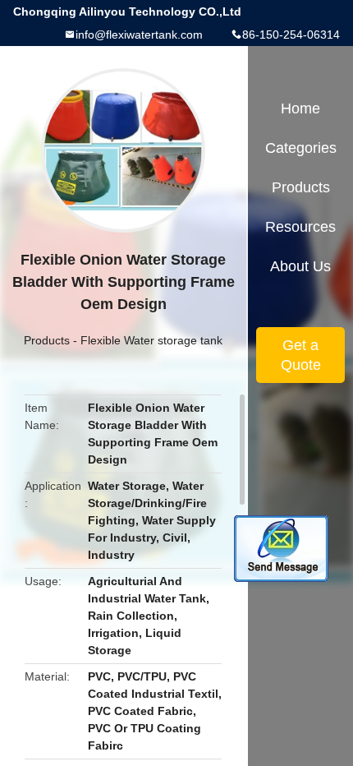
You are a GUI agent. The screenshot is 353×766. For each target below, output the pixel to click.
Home (300, 108)
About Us (300, 266)
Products (47, 340)
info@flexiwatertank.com (139, 34)
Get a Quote (301, 355)
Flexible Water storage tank (151, 340)
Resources (300, 227)
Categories (301, 148)
